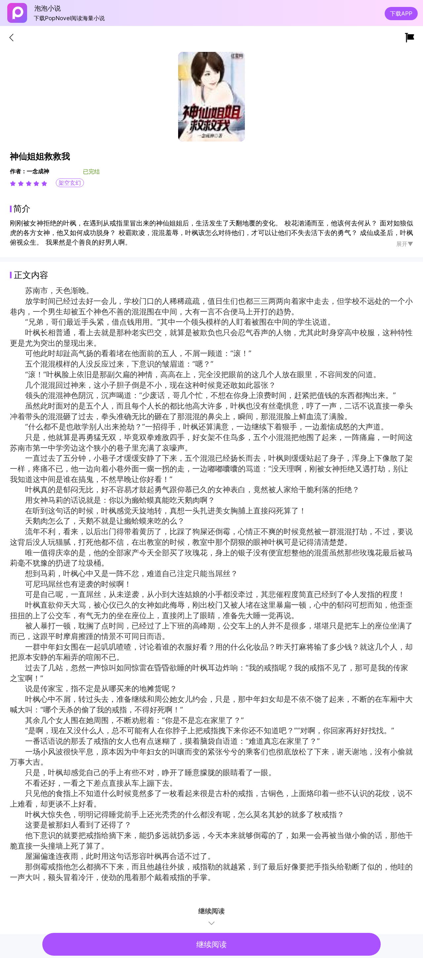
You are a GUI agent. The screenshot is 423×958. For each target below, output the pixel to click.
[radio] (14, 183)
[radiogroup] (28, 183)
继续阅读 (211, 944)
